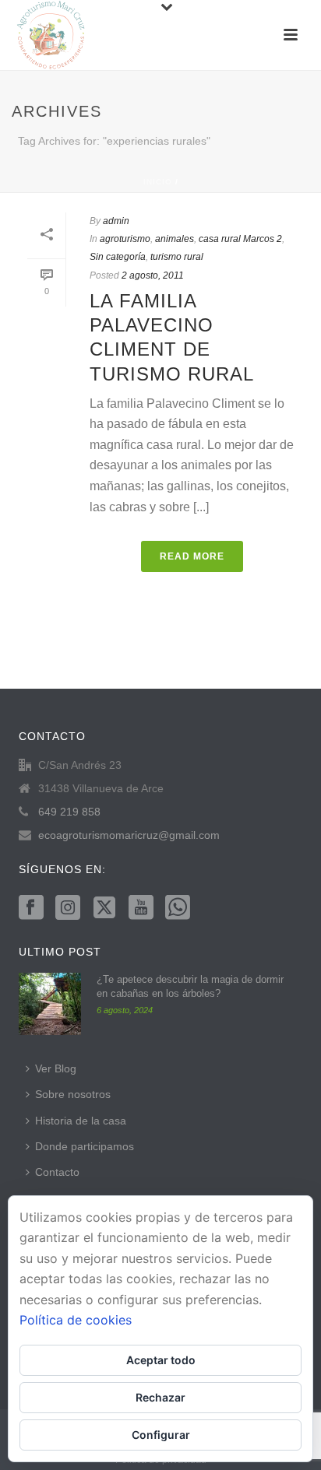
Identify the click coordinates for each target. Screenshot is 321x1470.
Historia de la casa (80, 1120)
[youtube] (141, 908)
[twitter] (104, 908)
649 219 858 (69, 811)
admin (116, 221)
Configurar (161, 1434)
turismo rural (176, 256)
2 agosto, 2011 (153, 275)
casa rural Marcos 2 (240, 238)
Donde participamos (84, 1146)
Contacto (57, 1172)
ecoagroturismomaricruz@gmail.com (129, 835)
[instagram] (67, 908)
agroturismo (125, 238)
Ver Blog (55, 1068)
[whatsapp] (177, 908)
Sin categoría (118, 256)
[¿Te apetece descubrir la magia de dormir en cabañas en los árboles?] (50, 1004)
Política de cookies (75, 1320)
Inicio (157, 181)
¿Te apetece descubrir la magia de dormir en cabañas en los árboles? (190, 986)
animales (174, 238)
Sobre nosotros (73, 1094)
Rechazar (160, 1397)
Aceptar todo (161, 1360)
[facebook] (31, 908)
